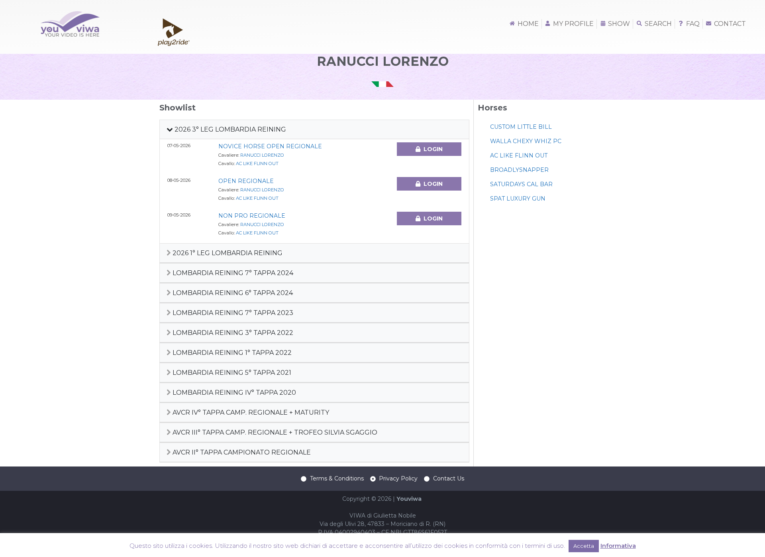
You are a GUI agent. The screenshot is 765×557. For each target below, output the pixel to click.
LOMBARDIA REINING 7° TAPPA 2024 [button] (232, 273)
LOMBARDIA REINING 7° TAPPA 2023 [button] (232, 313)
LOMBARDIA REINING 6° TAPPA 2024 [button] (232, 293)
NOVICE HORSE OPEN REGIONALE (270, 146)
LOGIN (433, 149)
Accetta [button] (583, 546)
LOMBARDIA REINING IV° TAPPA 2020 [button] (233, 392)
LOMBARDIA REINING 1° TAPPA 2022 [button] (231, 352)
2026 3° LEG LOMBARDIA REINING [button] (229, 129)
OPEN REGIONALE (246, 181)
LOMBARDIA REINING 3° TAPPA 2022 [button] (232, 333)
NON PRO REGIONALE (251, 215)
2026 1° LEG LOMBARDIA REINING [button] (226, 253)
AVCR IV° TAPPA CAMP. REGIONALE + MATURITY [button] (250, 412)
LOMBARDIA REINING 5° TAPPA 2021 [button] (231, 372)
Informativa (618, 545)
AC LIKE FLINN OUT (257, 163)
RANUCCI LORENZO (262, 155)
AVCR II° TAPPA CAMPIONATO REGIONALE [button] (241, 452)
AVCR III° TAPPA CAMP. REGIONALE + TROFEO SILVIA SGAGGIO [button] (274, 432)
